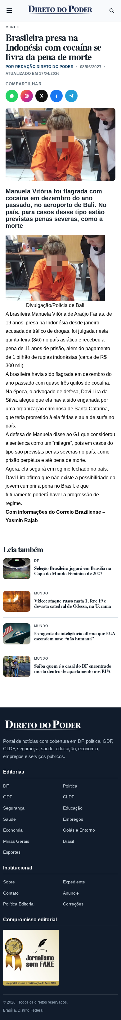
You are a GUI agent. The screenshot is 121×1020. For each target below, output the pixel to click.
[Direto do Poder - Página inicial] (43, 725)
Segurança (14, 808)
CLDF (68, 796)
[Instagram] (26, 96)
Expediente (74, 881)
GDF (7, 796)
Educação (73, 808)
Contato (11, 893)
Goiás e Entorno (79, 830)
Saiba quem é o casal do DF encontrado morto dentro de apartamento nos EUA (72, 668)
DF (36, 560)
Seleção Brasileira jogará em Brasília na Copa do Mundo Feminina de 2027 (72, 571)
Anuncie (71, 893)
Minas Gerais (16, 841)
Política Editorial (18, 903)
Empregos (73, 819)
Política (70, 785)
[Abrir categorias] (9, 10)
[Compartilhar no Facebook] (56, 96)
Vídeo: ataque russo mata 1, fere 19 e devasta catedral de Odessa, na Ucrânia (72, 603)
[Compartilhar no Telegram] (71, 96)
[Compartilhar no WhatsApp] (12, 96)
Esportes (11, 852)
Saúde (9, 819)
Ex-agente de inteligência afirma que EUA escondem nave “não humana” (74, 636)
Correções (73, 903)
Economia (13, 830)
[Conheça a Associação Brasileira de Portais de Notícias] (31, 958)
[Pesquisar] (111, 10)
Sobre (9, 881)
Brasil (68, 841)
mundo (13, 27)
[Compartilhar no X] (41, 96)
